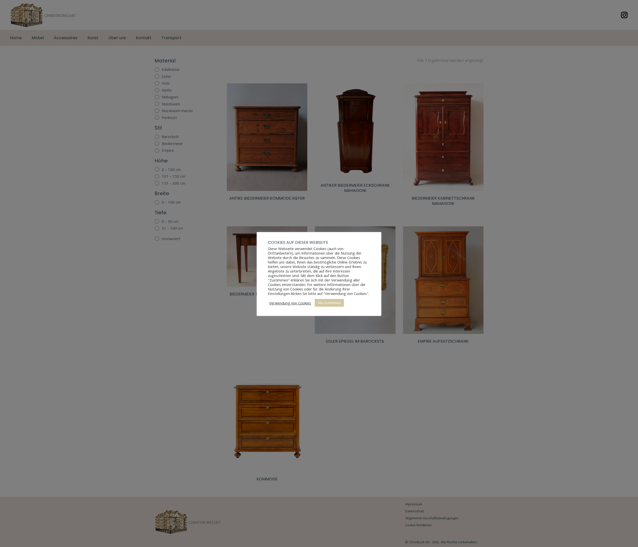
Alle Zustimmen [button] (329, 302)
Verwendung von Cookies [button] (290, 303)
